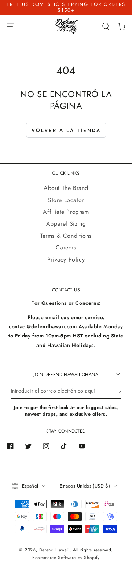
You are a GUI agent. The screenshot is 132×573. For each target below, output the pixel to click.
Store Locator (66, 200)
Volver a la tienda (66, 130)
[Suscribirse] (118, 391)
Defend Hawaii (54, 550)
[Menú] (10, 26)
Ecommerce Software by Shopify (65, 557)
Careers (66, 247)
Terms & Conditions (66, 235)
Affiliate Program (66, 212)
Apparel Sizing (66, 223)
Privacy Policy (66, 259)
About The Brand (66, 188)
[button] (106, 26)
